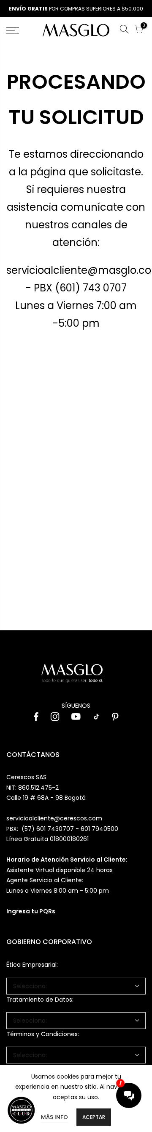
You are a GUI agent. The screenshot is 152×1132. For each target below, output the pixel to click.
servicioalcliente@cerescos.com (54, 818)
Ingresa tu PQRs (30, 911)
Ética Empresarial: (32, 964)
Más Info (54, 1117)
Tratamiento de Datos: (39, 999)
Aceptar (93, 1117)
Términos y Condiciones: (42, 1034)
